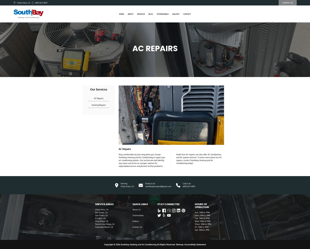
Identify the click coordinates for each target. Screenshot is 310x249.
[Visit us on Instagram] (174, 210)
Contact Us (137, 227)
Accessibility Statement (195, 244)
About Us (136, 209)
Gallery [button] (175, 14)
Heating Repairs (99, 105)
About (130, 14)
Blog (150, 14)
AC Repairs (98, 98)
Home (121, 14)
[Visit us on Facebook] (164, 210)
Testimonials (163, 14)
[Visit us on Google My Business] (169, 210)
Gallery (135, 221)
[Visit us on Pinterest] (183, 210)
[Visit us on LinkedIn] (178, 210)
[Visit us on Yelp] (164, 215)
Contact (187, 14)
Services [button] (141, 14)
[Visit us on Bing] (159, 210)
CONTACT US (287, 3)
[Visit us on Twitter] (159, 215)
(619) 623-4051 (41, 3)
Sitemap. (179, 244)
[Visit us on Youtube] (169, 215)
